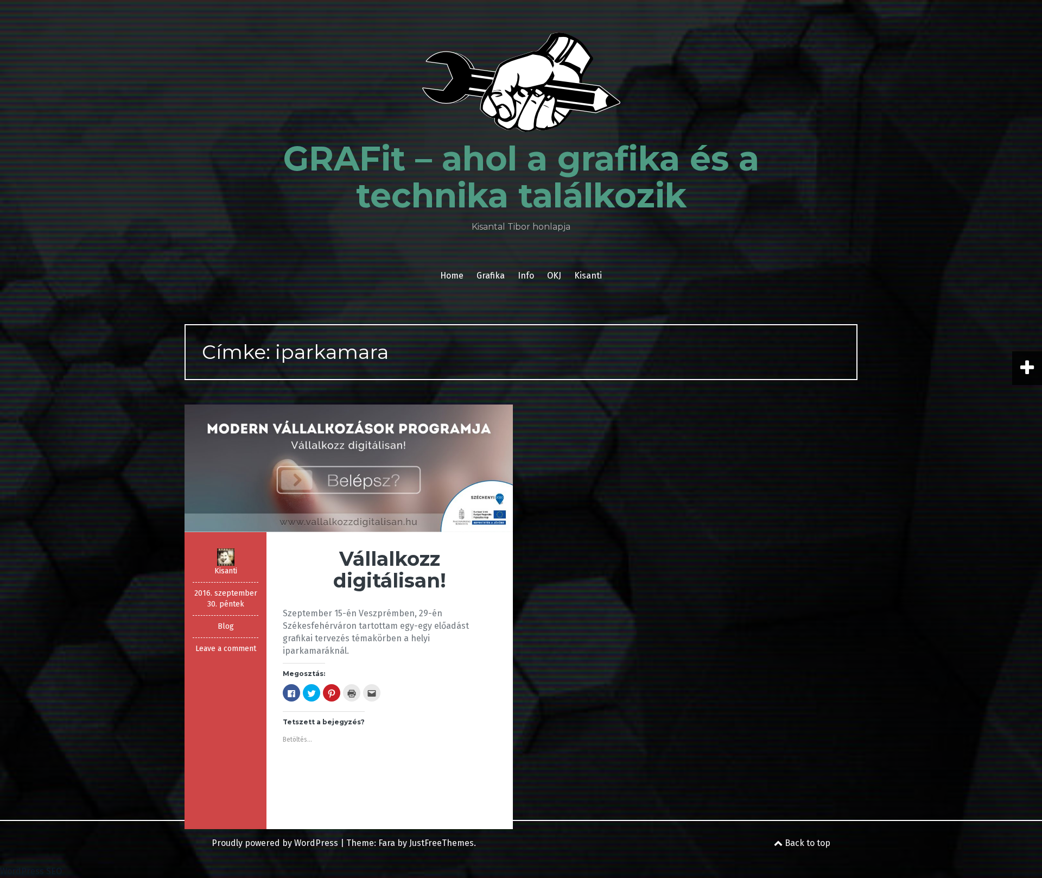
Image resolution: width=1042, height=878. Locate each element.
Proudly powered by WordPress (275, 843)
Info (526, 275)
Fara (386, 843)
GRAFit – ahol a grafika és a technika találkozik (521, 177)
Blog (226, 626)
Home (451, 275)
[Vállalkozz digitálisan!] (349, 468)
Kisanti (588, 275)
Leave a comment (225, 648)
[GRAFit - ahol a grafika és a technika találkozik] (521, 85)
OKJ (554, 275)
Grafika (490, 275)
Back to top (806, 843)
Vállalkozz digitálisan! (389, 569)
